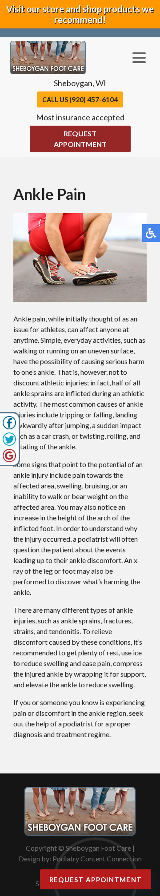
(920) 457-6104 (93, 99)
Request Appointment (80, 138)
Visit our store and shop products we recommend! (80, 14)
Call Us (80, 99)
